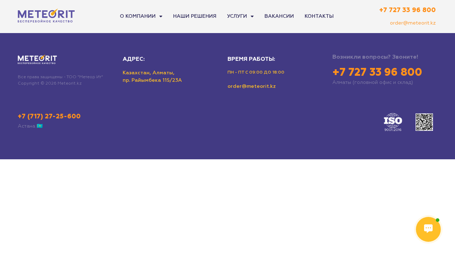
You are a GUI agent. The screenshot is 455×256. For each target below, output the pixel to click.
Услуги (237, 16)
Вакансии (279, 16)
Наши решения (194, 16)
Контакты (319, 16)
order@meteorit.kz (413, 23)
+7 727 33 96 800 (407, 10)
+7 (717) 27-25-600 (49, 116)
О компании (138, 16)
